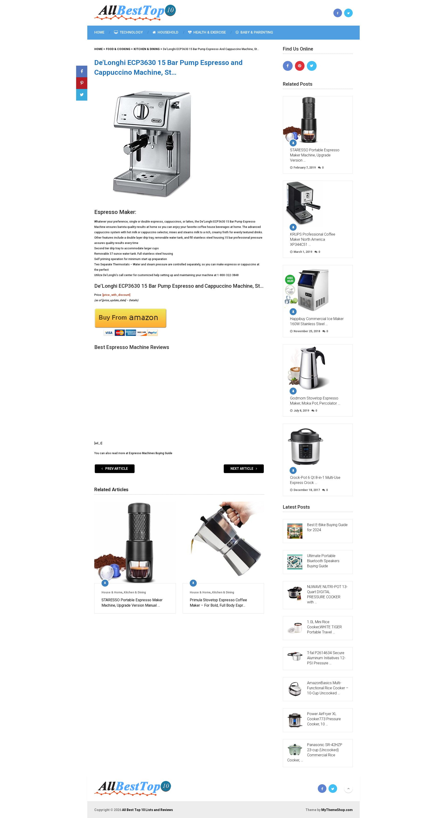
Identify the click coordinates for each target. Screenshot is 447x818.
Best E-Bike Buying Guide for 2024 (327, 527)
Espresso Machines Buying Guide (150, 453)
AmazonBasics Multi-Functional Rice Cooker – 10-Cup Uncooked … (327, 688)
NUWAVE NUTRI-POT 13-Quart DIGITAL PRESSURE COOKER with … (327, 594)
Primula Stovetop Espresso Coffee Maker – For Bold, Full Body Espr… (218, 602)
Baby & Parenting (256, 32)
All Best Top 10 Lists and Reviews (147, 810)
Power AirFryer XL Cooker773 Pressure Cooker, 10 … (324, 719)
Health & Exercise (209, 32)
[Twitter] (312, 66)
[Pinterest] (300, 66)
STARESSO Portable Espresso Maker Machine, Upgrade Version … (314, 155)
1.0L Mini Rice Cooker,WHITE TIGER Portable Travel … (324, 627)
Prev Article (116, 468)
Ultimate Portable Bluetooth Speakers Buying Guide (323, 561)
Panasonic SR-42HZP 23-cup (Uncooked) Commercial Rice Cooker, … (314, 752)
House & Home (112, 592)
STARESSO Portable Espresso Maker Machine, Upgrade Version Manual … (132, 602)
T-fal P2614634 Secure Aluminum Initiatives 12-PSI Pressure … (326, 658)
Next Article (242, 468)
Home (99, 32)
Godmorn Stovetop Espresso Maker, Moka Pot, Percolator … (315, 401)
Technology (131, 32)
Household (167, 32)
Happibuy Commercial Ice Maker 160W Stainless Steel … (317, 321)
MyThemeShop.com (337, 810)
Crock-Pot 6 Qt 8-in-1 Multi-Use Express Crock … (315, 480)
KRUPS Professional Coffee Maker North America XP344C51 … (312, 239)
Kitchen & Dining (135, 592)
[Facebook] (288, 66)
